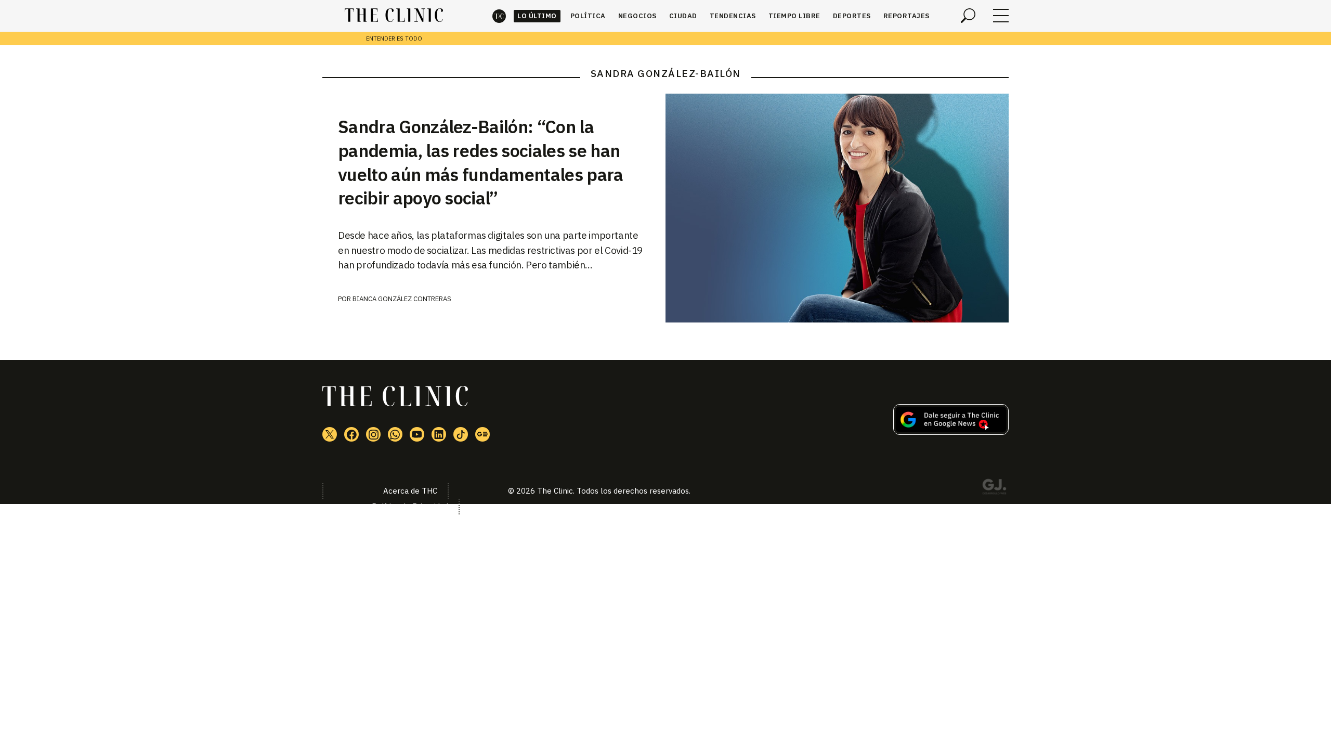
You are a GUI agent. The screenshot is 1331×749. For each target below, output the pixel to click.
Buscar (968, 15)
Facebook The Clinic (351, 434)
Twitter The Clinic (329, 434)
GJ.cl (994, 488)
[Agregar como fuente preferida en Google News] (951, 432)
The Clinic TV (417, 434)
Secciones (1001, 15)
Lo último (537, 15)
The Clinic (499, 16)
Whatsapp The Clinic (395, 434)
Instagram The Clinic (373, 434)
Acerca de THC (410, 491)
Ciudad (683, 15)
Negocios (637, 15)
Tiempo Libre (794, 15)
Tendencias (733, 15)
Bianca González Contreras (402, 298)
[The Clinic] (394, 16)
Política (588, 15)
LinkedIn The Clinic (439, 434)
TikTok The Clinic (460, 434)
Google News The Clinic (482, 434)
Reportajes (906, 15)
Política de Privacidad (410, 506)
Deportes (852, 15)
